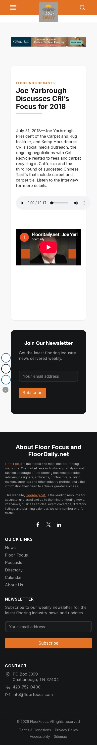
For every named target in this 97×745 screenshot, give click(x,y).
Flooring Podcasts (35, 83)
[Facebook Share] (6, 358)
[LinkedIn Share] (6, 379)
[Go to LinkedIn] (59, 523)
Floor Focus (13, 464)
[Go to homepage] (48, 12)
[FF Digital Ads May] (48, 42)
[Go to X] (48, 523)
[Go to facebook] (38, 523)
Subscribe (33, 392)
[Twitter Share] (6, 368)
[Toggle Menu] (13, 7)
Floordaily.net (35, 495)
